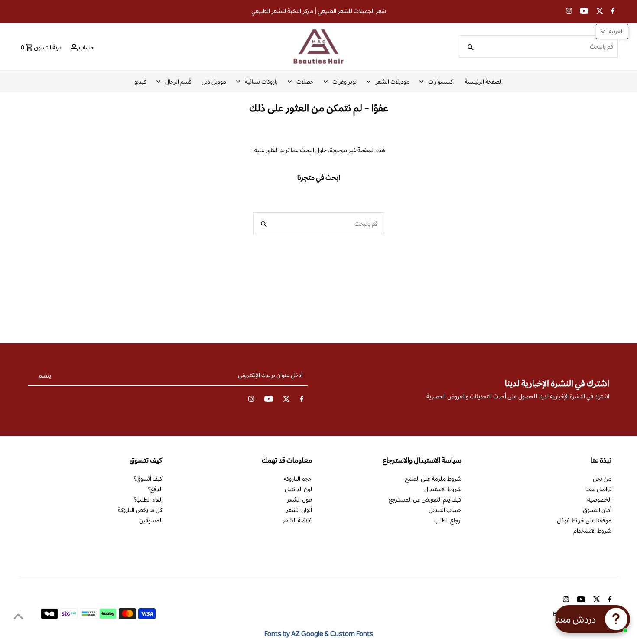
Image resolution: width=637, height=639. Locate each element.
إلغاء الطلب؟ (147, 499)
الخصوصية (599, 499)
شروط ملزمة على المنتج (433, 479)
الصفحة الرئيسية (484, 81)
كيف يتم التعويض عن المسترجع (425, 499)
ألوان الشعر (299, 510)
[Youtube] (583, 11)
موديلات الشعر (392, 81)
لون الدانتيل (298, 489)
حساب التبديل (445, 510)
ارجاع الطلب (448, 520)
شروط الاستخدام (592, 531)
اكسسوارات (441, 81)
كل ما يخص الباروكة (140, 510)
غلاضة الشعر (297, 520)
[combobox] (549, 46)
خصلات (305, 81)
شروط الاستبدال (443, 489)
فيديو (140, 81)
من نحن (602, 479)
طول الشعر (299, 499)
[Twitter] (598, 11)
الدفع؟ (155, 489)
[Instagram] (568, 11)
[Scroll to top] (18, 616)
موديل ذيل (214, 81)
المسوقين (150, 520)
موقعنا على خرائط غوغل (584, 520)
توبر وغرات (344, 81)
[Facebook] (611, 11)
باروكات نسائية (261, 81)
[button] (612, 31)
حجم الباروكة (298, 479)
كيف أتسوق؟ (147, 479)
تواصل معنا (598, 489)
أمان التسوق (597, 510)
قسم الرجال (178, 81)
